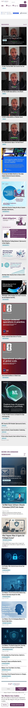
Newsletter (23, 5)
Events (9, 692)
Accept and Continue (17, 704)
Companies (15, 692)
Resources (21, 692)
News (5, 692)
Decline (5, 704)
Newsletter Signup (21, 689)
